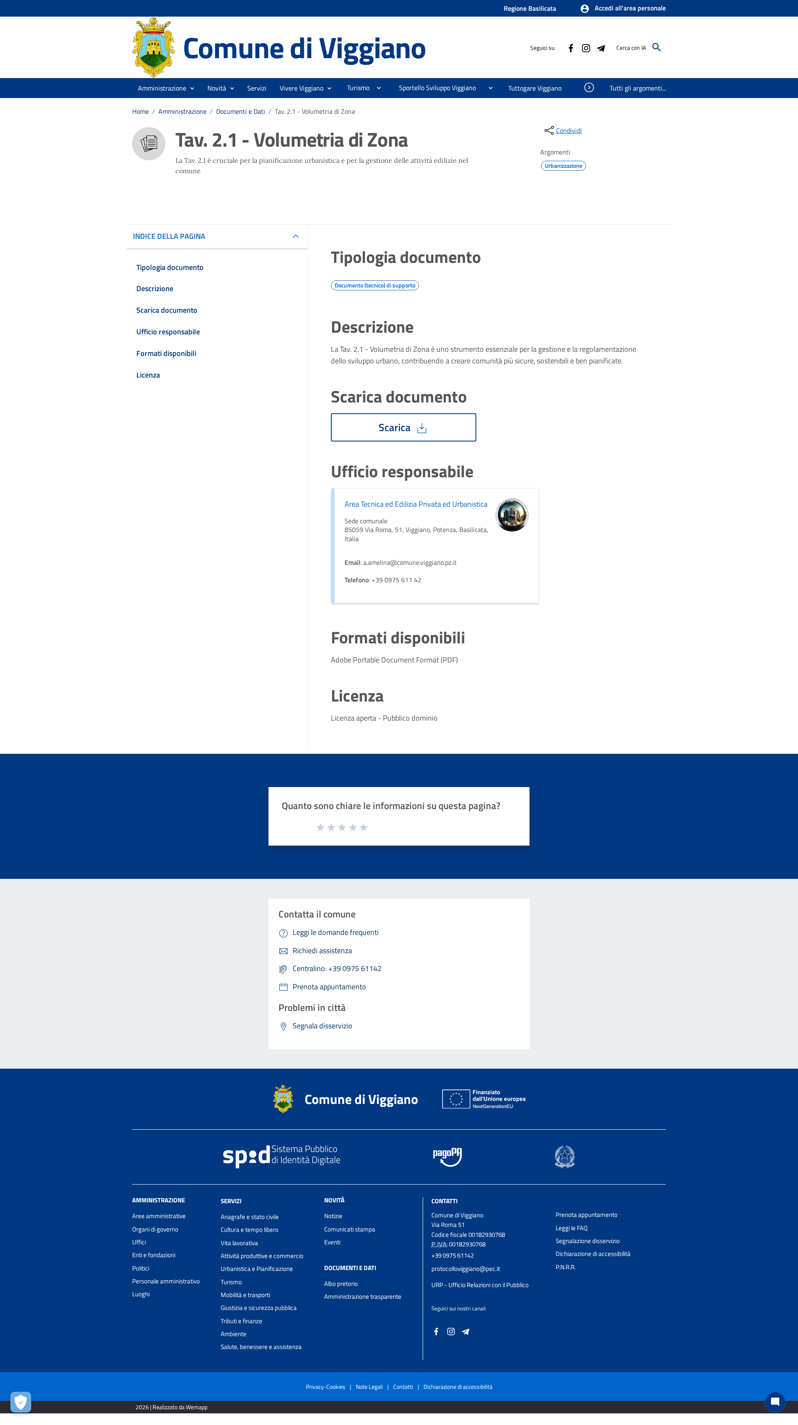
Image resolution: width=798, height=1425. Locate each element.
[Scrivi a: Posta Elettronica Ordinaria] (489, 1276)
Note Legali (369, 1386)
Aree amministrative (159, 1216)
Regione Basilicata (530, 8)
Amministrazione (182, 111)
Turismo (231, 1282)
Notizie (333, 1216)
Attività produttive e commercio (262, 1256)
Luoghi (141, 1294)
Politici (140, 1268)
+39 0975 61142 (452, 1255)
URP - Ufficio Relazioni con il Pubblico (480, 1285)
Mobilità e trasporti (245, 1295)
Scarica (396, 427)
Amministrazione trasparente (362, 1296)
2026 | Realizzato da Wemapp (171, 1407)
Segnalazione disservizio (588, 1241)
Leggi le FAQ (572, 1228)
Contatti (444, 1201)
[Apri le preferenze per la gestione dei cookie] (20, 1402)
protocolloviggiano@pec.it (465, 1268)
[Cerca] (657, 47)
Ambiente (233, 1334)
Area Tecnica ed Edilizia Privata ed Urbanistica (416, 504)
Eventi (332, 1242)
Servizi (231, 1201)
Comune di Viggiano (304, 47)
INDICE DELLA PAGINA (169, 236)
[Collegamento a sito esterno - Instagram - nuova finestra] (586, 47)
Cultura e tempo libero (249, 1229)
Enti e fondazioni (153, 1255)
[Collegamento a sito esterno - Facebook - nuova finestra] (571, 47)
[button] (623, 9)
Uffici (139, 1242)
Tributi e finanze (241, 1321)
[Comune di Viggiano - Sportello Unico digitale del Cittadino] (153, 46)
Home (140, 111)
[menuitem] (355, 87)
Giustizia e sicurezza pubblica (259, 1307)
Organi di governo (155, 1229)
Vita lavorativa (239, 1243)
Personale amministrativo (166, 1281)
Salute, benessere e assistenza (261, 1346)
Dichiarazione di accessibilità (593, 1253)
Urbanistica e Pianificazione (257, 1268)
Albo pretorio (341, 1283)
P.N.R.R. (566, 1267)
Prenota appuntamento (587, 1214)
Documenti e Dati (240, 111)
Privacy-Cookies (325, 1386)
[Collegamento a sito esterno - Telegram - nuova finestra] (601, 47)
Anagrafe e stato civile (250, 1216)
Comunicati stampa (349, 1229)
